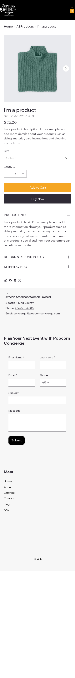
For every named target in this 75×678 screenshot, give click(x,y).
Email (12, 375)
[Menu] (47, 10)
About (8, 487)
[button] (72, 10)
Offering (9, 492)
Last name (47, 357)
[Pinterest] (15, 280)
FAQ (6, 509)
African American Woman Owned (28, 297)
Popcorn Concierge (11, 293)
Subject (13, 393)
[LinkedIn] (41, 559)
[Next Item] (66, 68)
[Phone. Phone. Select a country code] (46, 382)
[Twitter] (20, 280)
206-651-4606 (24, 308)
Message (14, 410)
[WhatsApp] (6, 280)
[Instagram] (35, 559)
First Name (16, 357)
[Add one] (23, 173)
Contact (9, 498)
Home (8, 481)
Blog (7, 504)
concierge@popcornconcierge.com (36, 313)
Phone (44, 375)
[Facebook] (10, 280)
